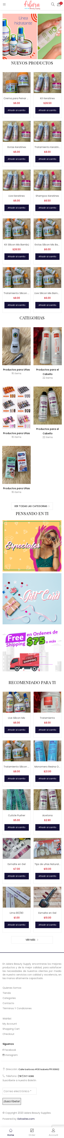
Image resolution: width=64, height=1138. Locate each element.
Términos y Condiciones (17, 1008)
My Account (10, 1023)
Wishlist (7, 1018)
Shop (32, 548)
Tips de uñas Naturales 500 (47, 864)
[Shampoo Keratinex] (47, 180)
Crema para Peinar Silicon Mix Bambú (17, 98)
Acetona (47, 815)
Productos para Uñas (16, 369)
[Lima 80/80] (17, 897)
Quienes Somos (12, 988)
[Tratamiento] (47, 702)
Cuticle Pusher (16, 815)
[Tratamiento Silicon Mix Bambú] (17, 277)
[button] (58, 4)
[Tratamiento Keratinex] (47, 131)
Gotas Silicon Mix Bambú (47, 244)
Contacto (8, 1003)
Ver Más (31, 939)
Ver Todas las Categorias (30, 506)
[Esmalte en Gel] (17, 848)
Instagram (11, 1055)
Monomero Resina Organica (47, 766)
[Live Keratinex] (17, 180)
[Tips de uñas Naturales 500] (47, 848)
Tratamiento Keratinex (47, 147)
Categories (9, 998)
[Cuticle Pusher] (17, 799)
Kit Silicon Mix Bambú (16, 244)
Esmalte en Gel (17, 864)
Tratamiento (47, 717)
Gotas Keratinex (16, 147)
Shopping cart (11, 1029)
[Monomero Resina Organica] (47, 750)
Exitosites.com (26, 1119)
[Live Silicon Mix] (17, 702)
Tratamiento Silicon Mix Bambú (17, 293)
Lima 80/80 (16, 912)
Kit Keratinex (47, 98)
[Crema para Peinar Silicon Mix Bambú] (17, 82)
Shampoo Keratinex (47, 195)
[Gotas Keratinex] (17, 131)
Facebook (10, 1050)
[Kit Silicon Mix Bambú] (17, 228)
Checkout (8, 1034)
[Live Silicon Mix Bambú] (47, 277)
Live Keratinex (17, 195)
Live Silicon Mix (16, 717)
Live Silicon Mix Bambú (47, 293)
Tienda (7, 993)
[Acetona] (47, 799)
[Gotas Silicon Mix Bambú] (47, 228)
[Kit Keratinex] (47, 82)
